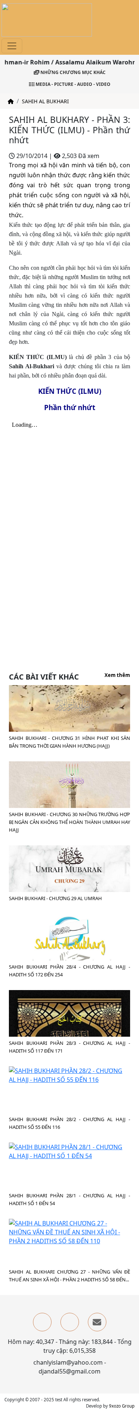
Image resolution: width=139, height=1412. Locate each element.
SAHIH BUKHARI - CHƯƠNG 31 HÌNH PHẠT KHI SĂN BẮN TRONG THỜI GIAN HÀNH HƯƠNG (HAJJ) (69, 742)
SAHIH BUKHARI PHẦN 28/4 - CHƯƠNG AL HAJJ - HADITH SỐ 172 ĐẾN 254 (69, 970)
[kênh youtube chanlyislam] (69, 1322)
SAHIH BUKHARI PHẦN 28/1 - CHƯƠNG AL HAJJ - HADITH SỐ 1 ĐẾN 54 (69, 1199)
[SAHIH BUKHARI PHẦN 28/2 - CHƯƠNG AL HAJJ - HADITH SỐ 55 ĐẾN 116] (69, 1074)
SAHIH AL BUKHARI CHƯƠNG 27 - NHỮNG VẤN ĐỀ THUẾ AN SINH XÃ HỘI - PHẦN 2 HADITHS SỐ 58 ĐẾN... (69, 1275)
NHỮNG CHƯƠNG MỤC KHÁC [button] (72, 72)
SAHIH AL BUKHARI (45, 101)
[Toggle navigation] (11, 45)
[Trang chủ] (11, 101)
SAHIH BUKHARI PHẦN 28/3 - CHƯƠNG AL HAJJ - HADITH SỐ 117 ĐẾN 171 (69, 1047)
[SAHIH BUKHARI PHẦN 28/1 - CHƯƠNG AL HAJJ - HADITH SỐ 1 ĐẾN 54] (69, 1151)
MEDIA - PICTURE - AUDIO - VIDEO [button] (72, 84)
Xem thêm (117, 675)
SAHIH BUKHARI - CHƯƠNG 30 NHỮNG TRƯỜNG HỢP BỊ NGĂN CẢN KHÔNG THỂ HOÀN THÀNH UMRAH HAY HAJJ (69, 822)
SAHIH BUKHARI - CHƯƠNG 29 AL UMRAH (55, 898)
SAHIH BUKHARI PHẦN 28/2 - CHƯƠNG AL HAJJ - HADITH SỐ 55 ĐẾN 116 (69, 1123)
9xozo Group (122, 1406)
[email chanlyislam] (97, 1322)
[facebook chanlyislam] (42, 1322)
